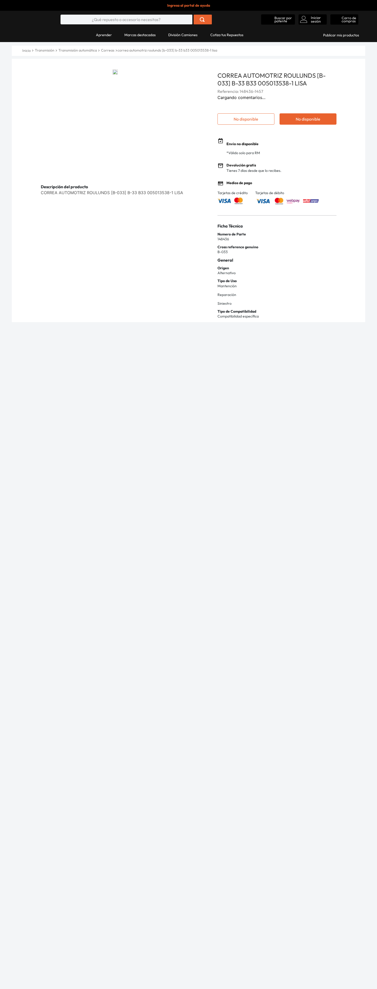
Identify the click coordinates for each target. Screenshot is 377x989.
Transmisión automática (77, 50)
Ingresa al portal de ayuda (188, 5)
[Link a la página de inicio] (27, 50)
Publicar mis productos (341, 35)
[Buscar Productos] (202, 19)
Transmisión (44, 50)
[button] (278, 19)
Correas (107, 50)
